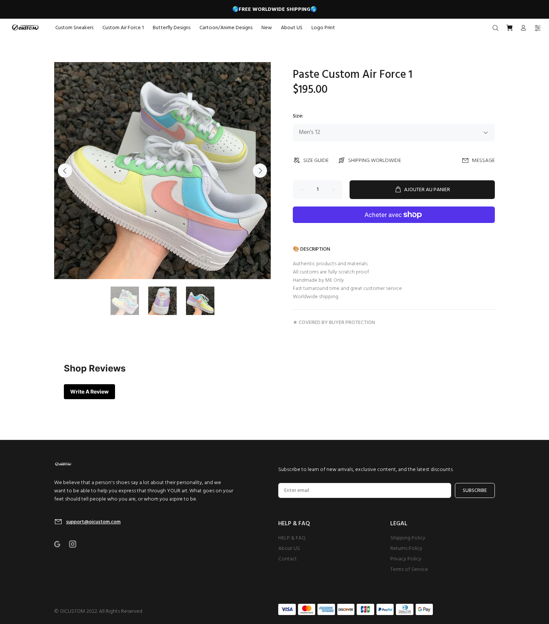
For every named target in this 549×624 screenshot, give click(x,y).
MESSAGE (483, 160)
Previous (65, 170)
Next (260, 170)
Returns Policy (406, 548)
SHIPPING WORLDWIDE (374, 160)
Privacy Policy (405, 559)
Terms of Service (409, 569)
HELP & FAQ (291, 538)
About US (289, 548)
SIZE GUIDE (316, 160)
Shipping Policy (407, 538)
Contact (287, 559)
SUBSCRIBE (475, 490)
